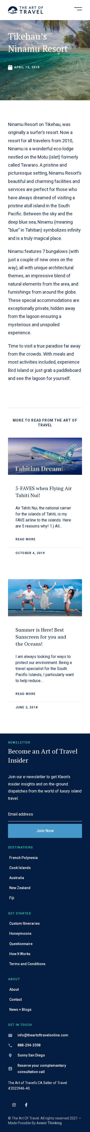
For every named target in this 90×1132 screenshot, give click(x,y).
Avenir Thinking (49, 1123)
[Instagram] (14, 1105)
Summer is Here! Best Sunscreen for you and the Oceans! (41, 636)
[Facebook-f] (26, 1105)
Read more (26, 539)
